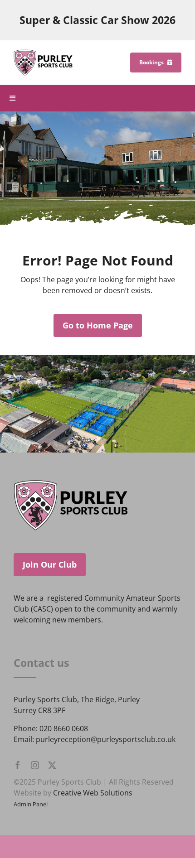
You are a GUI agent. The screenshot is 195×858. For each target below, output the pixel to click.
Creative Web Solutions (92, 793)
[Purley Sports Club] (43, 53)
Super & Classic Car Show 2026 (98, 20)
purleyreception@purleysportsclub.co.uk (106, 739)
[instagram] (35, 765)
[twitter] (52, 765)
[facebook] (18, 765)
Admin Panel (31, 804)
